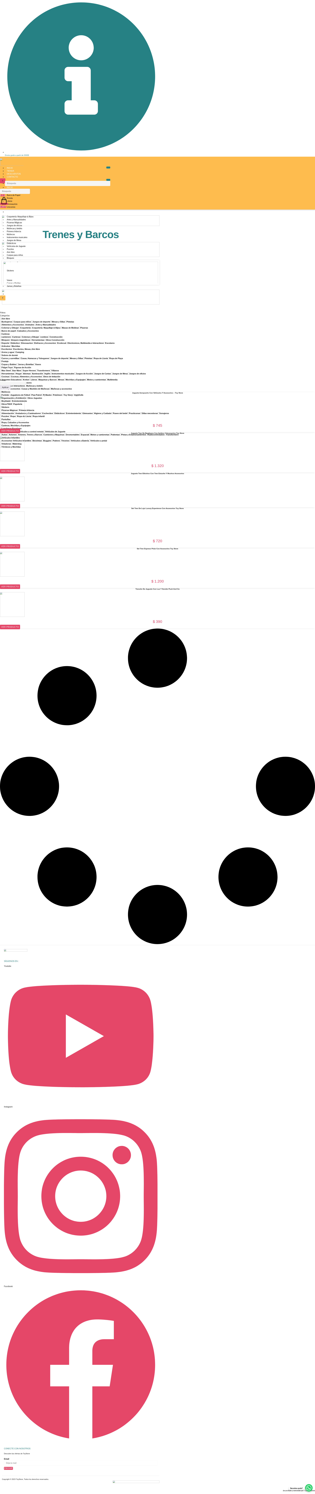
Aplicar (5, 387)
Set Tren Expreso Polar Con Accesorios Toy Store (157, 549)
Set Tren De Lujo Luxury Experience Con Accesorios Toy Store (157, 508)
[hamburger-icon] (108, 168)
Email (6, 1459)
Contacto (12, 177)
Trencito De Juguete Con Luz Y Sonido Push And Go (157, 589)
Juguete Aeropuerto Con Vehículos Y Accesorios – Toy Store (157, 393)
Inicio (10, 168)
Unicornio (11, 207)
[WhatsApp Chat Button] (309, 1488)
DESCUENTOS (14, 174)
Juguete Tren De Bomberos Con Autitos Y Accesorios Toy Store (157, 433)
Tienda (10, 171)
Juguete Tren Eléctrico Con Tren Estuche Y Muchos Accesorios (157, 473)
